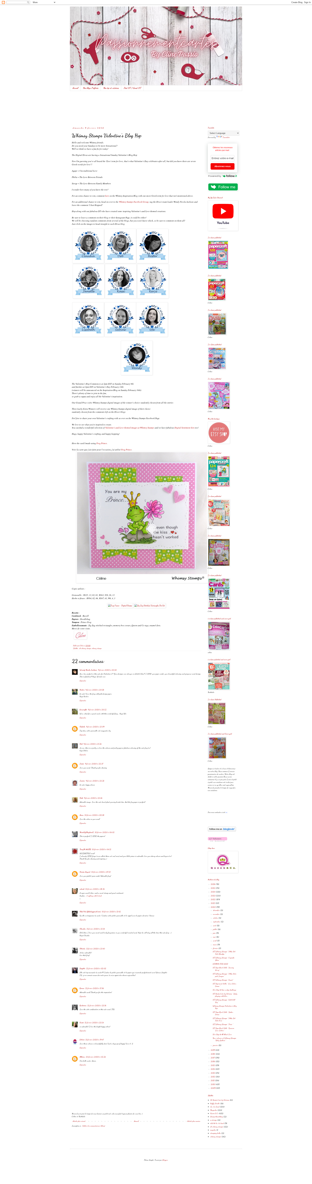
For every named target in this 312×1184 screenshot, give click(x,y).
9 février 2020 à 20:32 (107, 670)
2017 (213, 1057)
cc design (213, 1120)
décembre (216, 910)
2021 (213, 903)
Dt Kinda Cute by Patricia (219, 1100)
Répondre (83, 680)
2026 (213, 884)
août (215, 925)
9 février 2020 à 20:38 (94, 690)
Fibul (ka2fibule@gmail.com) (90, 911)
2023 (213, 895)
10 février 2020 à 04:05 (104, 832)
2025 (213, 888)
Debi (81, 798)
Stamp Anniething (216, 1116)
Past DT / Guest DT (132, 88)
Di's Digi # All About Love (222, 1034)
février (215, 948)
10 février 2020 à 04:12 (101, 849)
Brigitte (82, 968)
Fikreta (82, 948)
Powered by (214, 176)
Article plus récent (79, 1121)
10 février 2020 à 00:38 (94, 815)
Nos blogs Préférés (90, 88)
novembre (216, 914)
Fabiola (82, 726)
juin (214, 933)
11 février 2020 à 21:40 (95, 948)
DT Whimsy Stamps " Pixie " (223, 1024)
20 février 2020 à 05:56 (96, 1057)
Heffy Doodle (215, 1103)
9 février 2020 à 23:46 (93, 798)
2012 (213, 1076)
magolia (213, 1130)
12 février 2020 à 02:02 (96, 968)
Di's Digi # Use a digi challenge (224, 990)
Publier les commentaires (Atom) (93, 1126)
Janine (82, 781)
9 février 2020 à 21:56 (93, 744)
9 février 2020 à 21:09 (95, 726)
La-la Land (214, 1107)
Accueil (75, 88)
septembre (217, 921)
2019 (213, 1050)
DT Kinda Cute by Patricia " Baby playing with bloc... (225, 995)
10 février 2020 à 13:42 (111, 911)
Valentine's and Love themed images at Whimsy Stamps (129, 427)
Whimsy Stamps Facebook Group (134, 201)
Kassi (82, 1022)
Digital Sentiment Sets (185, 427)
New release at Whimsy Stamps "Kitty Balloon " (224, 1039)
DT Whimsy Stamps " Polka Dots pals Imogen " (224, 975)
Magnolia (213, 1110)
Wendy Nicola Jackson (88, 670)
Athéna (82, 1057)
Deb (81, 744)
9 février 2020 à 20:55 (97, 709)
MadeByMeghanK (87, 832)
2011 (213, 1080)
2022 (213, 899)
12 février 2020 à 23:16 (96, 1005)
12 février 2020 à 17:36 (94, 988)
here (107, 195)
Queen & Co (214, 1113)
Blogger (165, 1160)
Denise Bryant (85, 872)
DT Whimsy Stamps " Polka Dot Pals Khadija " (224, 952)
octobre (215, 918)
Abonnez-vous (222, 166)
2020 (213, 907)
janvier (215, 1045)
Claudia (83, 929)
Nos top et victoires (111, 88)
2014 (213, 1069)
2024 (213, 892)
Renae (82, 988)
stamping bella (215, 1133)
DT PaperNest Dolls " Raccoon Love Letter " (223, 1029)
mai (214, 937)
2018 (213, 1054)
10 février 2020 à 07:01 (100, 872)
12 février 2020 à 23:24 (94, 1022)
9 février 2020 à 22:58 (95, 781)
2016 (213, 1061)
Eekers (82, 1039)
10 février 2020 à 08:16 (95, 889)
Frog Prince (101, 443)
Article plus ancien (193, 1121)
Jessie (82, 764)
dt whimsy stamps (85, 648)
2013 (213, 1073)
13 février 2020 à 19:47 (94, 1039)
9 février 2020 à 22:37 (94, 764)
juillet (215, 929)
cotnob (82, 889)
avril (215, 940)
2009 (213, 1088)
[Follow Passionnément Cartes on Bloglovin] (222, 831)
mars (215, 944)
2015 (213, 1065)
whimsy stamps (97, 648)
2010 (213, 1084)
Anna (82, 815)
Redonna (83, 1005)
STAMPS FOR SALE (220, 964)
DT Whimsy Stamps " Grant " (223, 980)
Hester (82, 690)
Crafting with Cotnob (94, 896)
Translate (226, 137)
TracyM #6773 (85, 849)
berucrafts (83, 709)
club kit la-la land (217, 1123)
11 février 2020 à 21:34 (96, 929)
